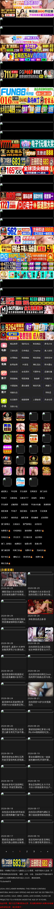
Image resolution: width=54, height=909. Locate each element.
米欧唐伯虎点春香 (37, 619)
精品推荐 (14, 343)
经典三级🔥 (17, 550)
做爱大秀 (28, 543)
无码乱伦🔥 (5, 537)
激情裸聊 (28, 530)
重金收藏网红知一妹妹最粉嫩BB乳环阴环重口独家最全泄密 (40, 759)
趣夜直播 (24, 517)
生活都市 (14, 399)
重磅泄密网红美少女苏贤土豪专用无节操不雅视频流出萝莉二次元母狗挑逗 (13, 733)
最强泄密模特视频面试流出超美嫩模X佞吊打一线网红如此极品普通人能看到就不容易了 (13, 678)
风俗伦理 (48, 399)
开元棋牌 (23, 491)
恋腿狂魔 (48, 371)
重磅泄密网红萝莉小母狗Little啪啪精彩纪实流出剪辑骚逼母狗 (40, 732)
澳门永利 (43, 491)
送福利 (34, 498)
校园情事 (25, 399)
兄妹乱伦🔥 (41, 550)
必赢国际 (14, 504)
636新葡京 (17, 530)
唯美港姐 (37, 357)
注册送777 (24, 498)
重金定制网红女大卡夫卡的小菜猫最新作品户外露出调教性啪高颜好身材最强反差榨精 (39, 788)
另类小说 (14, 406)
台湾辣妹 (14, 357)
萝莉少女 (48, 343)
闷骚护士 (48, 378)
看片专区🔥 (5, 557)
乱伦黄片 (4, 517)
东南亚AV (48, 357)
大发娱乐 (16, 524)
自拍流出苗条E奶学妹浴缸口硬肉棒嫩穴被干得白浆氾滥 (13, 814)
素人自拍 (48, 350)
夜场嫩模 (34, 517)
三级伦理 (14, 350)
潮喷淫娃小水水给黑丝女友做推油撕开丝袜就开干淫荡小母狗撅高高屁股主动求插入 (13, 595)
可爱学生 (37, 371)
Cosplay (36, 350)
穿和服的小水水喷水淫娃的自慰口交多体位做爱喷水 (39, 594)
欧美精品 (37, 343)
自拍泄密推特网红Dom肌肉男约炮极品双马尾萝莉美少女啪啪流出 (40, 677)
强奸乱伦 (25, 343)
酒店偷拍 (23, 511)
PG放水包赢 (36, 504)
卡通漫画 (14, 385)
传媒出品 (14, 392)
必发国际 (44, 517)
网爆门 (48, 385)
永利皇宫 (38, 524)
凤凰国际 (24, 504)
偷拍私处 (14, 517)
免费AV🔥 (39, 557)
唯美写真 (37, 385)
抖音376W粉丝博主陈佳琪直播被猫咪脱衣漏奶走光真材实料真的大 (13, 622)
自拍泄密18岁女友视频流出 (40, 703)
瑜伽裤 (37, 378)
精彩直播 (4, 511)
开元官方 (16, 537)
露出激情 (25, 385)
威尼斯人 (4, 491)
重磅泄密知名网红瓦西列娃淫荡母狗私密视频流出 (13, 759)
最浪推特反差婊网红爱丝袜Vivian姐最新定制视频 (13, 704)
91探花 (25, 364)
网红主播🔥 (5, 563)
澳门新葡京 (5, 524)
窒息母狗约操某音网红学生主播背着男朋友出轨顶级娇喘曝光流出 (39, 842)
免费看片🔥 (5, 530)
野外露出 (48, 364)
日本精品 (25, 350)
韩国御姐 (25, 357)
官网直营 (33, 491)
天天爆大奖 (27, 537)
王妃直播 (43, 511)
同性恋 (48, 392)
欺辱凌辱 (14, 364)
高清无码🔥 (28, 557)
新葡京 (42, 498)
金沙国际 (38, 537)
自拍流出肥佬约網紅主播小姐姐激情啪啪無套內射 (39, 814)
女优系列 (25, 371)
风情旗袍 (14, 378)
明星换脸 (25, 378)
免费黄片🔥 (39, 530)
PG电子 (4, 498)
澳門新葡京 (27, 524)
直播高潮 (47, 504)
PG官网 (14, 491)
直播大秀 (38, 543)
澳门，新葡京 (6, 543)
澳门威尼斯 (5, 550)
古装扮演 (14, 371)
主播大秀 (33, 511)
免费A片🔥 (29, 550)
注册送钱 (13, 498)
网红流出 (37, 364)
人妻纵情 (37, 399)
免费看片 (18, 543)
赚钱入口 (16, 557)
